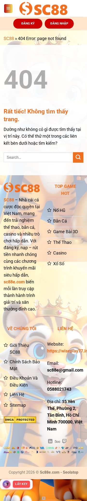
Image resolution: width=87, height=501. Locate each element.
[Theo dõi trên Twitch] (64, 441)
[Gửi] (78, 157)
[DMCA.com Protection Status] (20, 419)
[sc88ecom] (43, 8)
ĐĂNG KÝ (28, 23)
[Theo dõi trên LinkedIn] (50, 441)
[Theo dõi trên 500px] (57, 441)
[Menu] (8, 8)
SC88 (9, 38)
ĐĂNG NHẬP (59, 23)
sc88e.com (14, 281)
